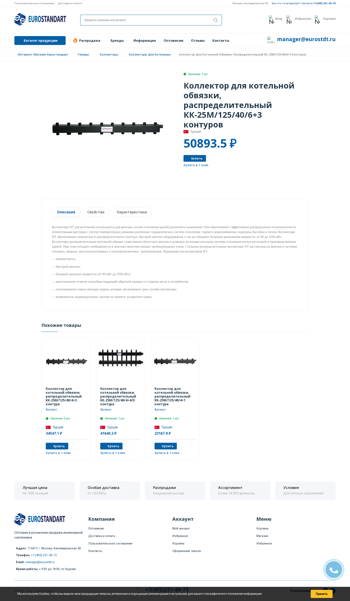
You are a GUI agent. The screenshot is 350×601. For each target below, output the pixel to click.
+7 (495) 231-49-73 (44, 555)
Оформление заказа (186, 551)
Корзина (178, 543)
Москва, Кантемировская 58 (250, 3)
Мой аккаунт (181, 528)
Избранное (180, 536)
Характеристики (132, 212)
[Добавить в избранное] (213, 158)
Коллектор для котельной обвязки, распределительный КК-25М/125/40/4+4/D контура (118, 396)
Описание (66, 212)
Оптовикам (173, 40)
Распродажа (89, 40)
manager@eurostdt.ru (306, 39)
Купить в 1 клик (196, 165)
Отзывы (198, 40)
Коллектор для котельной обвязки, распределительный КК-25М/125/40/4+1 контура (172, 396)
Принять (322, 594)
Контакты (220, 40)
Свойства (96, 212)
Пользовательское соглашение (34, 3)
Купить (197, 158)
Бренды (117, 40)
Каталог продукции (41, 40)
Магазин (262, 536)
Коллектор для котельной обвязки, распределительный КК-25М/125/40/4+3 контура (64, 396)
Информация (144, 40)
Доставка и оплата (70, 3)
